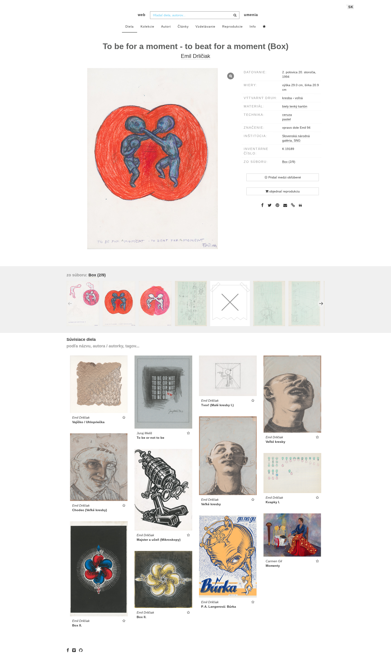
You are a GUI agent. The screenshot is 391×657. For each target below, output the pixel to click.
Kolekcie (147, 26)
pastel (286, 119)
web (141, 15)
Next (321, 303)
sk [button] (350, 7)
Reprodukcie (232, 26)
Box (285, 162)
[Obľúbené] (264, 27)
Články (183, 26)
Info (253, 26)
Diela (129, 26)
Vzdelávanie (205, 26)
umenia (251, 15)
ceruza (287, 114)
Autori (166, 26)
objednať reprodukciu (284, 191)
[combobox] (194, 15)
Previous (70, 303)
